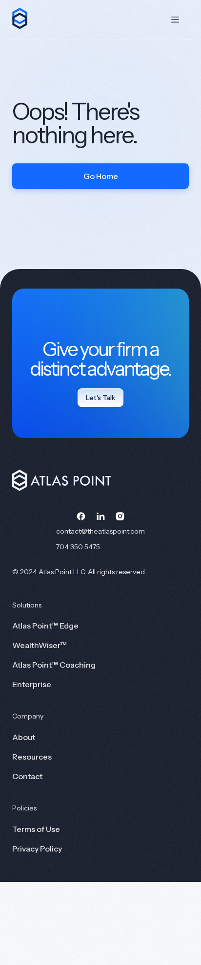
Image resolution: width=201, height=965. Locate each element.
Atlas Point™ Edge (45, 625)
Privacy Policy (37, 849)
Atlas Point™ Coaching (54, 665)
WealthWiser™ (39, 645)
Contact (27, 776)
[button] (175, 19)
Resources (32, 757)
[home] (20, 17)
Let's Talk (100, 397)
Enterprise (31, 684)
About (23, 737)
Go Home (100, 176)
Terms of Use (36, 829)
